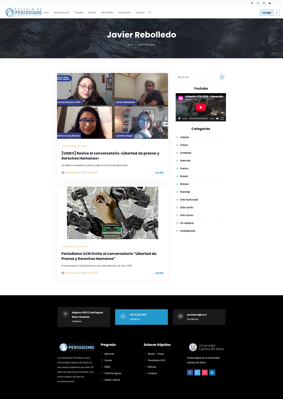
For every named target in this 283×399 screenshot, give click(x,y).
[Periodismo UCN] (23, 12)
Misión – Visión (156, 353)
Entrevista (185, 160)
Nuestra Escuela (61, 12)
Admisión (109, 353)
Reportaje (185, 191)
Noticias (92, 12)
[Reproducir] (179, 118)
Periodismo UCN (156, 360)
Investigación (124, 12)
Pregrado (78, 12)
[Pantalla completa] (222, 118)
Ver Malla (266, 13)
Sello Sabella (107, 12)
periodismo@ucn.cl (197, 314)
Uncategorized (187, 230)
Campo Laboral (112, 379)
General (184, 176)
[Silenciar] (217, 118)
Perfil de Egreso (113, 373)
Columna (184, 137)
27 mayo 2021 (91, 172)
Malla (107, 366)
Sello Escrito (186, 207)
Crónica (184, 145)
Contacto (140, 12)
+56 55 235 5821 (138, 314)
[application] (201, 107)
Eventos (184, 168)
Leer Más (159, 172)
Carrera (108, 360)
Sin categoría (187, 223)
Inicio (46, 12)
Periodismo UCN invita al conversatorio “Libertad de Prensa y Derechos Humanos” (108, 256)
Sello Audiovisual (189, 199)
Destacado (69, 146)
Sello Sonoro (186, 215)
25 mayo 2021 (91, 273)
